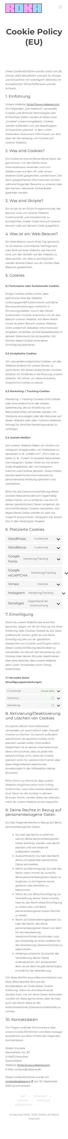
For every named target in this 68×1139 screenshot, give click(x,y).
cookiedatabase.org (17, 1081)
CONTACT (22, 1100)
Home (22, 49)
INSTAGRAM (40, 1096)
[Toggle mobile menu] (61, 7)
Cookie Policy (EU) (50, 1104)
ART (23, 1096)
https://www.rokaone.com (43, 104)
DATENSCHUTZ (23, 1104)
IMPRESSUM (43, 1100)
